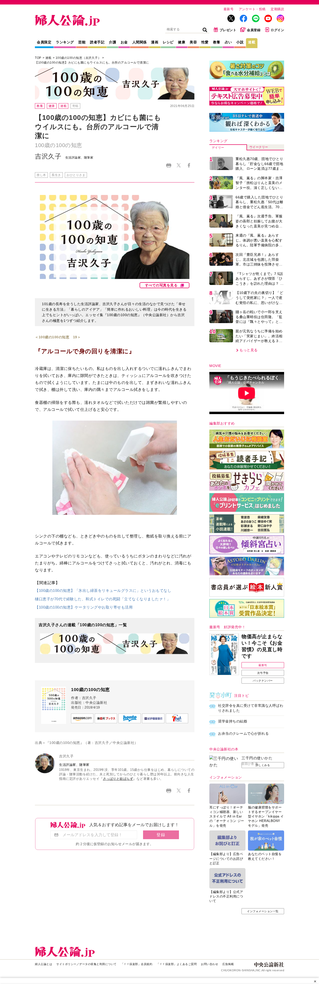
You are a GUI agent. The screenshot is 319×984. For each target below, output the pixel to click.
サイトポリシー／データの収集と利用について (86, 964)
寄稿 (75, 106)
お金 (124, 42)
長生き (56, 175)
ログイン (277, 30)
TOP (38, 58)
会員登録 (253, 30)
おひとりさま (76, 175)
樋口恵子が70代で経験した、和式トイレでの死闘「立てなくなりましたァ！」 (102, 599)
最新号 (229, 9)
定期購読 (277, 9)
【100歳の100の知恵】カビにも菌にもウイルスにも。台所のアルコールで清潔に (92, 62)
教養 (216, 42)
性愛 (205, 42)
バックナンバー (263, 680)
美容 (193, 42)
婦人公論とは (43, 964)
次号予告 (263, 672)
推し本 (41, 175)
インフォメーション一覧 (263, 911)
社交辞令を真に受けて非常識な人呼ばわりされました (250, 708)
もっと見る (248, 350)
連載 (251, 42)
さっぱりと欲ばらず (118, 779)
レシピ (168, 42)
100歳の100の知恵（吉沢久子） (78, 58)
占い (228, 42)
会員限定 (44, 42)
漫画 (154, 42)
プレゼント (228, 30)
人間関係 (139, 42)
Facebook (188, 165)
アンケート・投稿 (252, 9)
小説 (239, 42)
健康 (181, 42)
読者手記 (97, 42)
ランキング (65, 42)
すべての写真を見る (161, 285)
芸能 (81, 42)
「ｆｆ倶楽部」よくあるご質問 (177, 964)
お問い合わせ (209, 964)
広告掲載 (228, 964)
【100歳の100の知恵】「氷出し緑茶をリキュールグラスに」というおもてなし (103, 590)
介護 (112, 42)
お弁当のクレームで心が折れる (243, 733)
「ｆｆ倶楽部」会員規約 (137, 964)
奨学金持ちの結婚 (232, 721)
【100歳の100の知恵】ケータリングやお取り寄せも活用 (84, 607)
